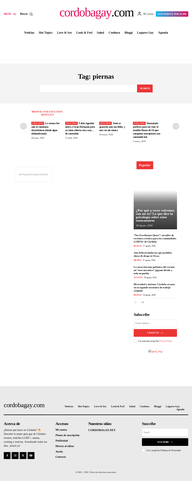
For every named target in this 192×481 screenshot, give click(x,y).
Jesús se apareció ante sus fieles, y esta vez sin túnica (112, 126)
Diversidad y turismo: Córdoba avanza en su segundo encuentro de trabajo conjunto (154, 287)
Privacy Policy (165, 341)
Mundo (137, 260)
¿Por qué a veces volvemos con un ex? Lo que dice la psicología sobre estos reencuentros (155, 215)
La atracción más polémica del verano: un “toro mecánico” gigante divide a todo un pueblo (154, 270)
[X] (23, 455)
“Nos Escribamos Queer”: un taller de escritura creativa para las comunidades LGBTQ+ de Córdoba (155, 238)
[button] (27, 14)
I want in (153, 332)
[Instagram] (15, 455)
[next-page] (175, 126)
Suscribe (163, 442)
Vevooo (138, 277)
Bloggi (138, 246)
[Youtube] (31, 455)
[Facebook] (7, 455)
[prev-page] (23, 126)
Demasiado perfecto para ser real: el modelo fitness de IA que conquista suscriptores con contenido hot (146, 130)
